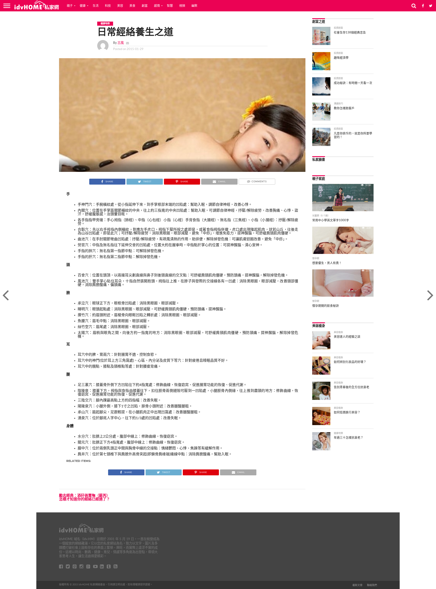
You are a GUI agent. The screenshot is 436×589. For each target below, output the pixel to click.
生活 (96, 5)
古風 (120, 43)
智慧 (170, 5)
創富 (145, 5)
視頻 (182, 5)
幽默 (194, 5)
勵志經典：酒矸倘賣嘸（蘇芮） (84, 495)
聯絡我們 (372, 585)
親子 (70, 5)
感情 (157, 5)
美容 (120, 5)
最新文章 (357, 585)
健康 (83, 5)
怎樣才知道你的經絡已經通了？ (84, 499)
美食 (132, 5)
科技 (108, 5)
